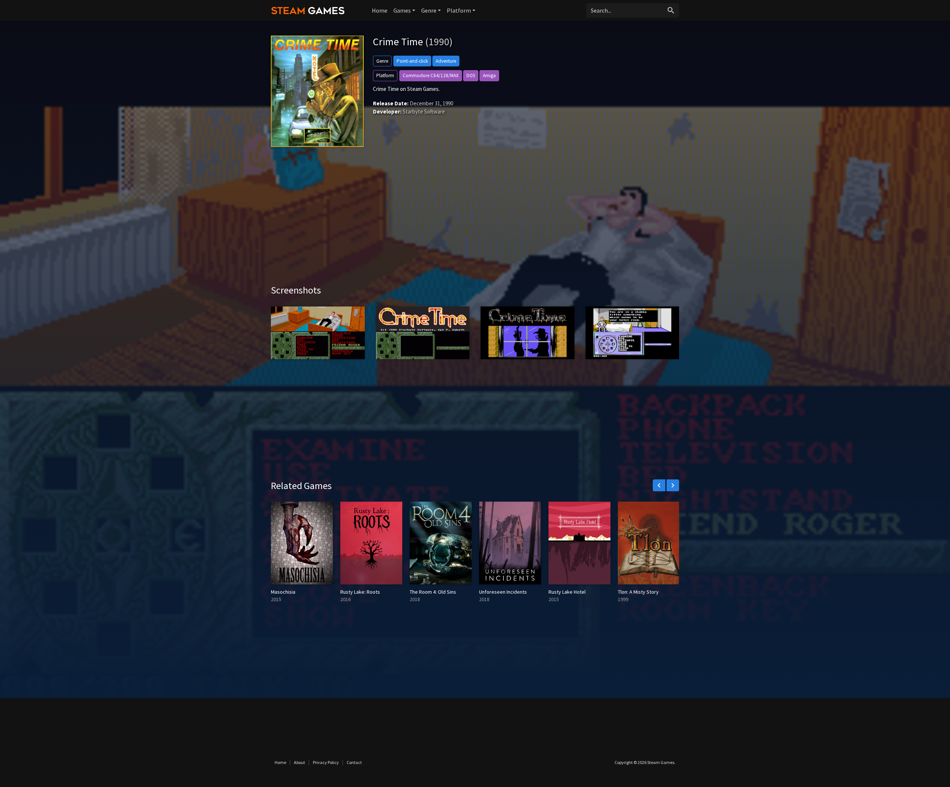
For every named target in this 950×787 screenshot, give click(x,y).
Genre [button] (428, 10)
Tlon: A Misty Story (638, 591)
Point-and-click (412, 61)
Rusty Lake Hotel (567, 591)
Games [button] (402, 10)
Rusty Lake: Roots (360, 591)
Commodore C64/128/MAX (431, 75)
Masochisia (283, 591)
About (299, 762)
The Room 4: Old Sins (433, 591)
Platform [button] (459, 10)
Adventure (446, 61)
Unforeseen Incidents (503, 591)
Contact (354, 762)
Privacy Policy (326, 762)
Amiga (489, 75)
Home (379, 10)
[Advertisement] (475, 221)
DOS (470, 75)
